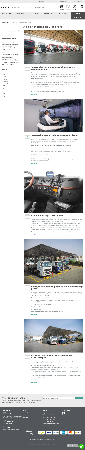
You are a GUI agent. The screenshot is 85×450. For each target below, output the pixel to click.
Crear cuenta (77, 1)
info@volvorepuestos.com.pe (11, 429)
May (5, 76)
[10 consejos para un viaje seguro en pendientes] (53, 132)
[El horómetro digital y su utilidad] (53, 212)
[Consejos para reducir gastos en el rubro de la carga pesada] (53, 283)
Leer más (34, 94)
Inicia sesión (63, 1)
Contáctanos (40, 1)
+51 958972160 (7, 423)
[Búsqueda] (17, 32)
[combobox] (43, 7)
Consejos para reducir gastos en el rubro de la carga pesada (57, 287)
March (5, 79)
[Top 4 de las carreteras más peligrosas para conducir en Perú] (53, 64)
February (6, 81)
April (5, 78)
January (6, 83)
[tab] (10, 74)
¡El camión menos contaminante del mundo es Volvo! (9, 51)
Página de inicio (6, 22)
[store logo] (13, 7)
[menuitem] (7, 14)
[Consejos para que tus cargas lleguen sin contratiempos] (53, 352)
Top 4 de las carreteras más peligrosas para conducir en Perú (53, 68)
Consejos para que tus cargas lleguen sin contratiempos (51, 356)
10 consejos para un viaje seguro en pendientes (54, 135)
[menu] (42, 15)
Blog (52, 1)
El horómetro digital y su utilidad (47, 215)
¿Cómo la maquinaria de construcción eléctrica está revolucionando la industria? (9, 59)
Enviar (79, 398)
